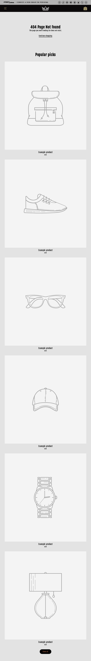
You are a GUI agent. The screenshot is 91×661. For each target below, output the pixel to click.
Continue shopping (45, 36)
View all (45, 652)
